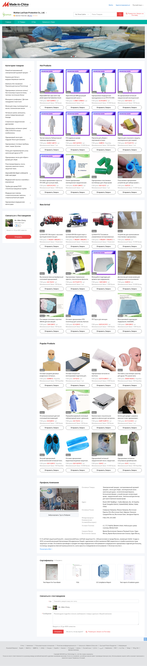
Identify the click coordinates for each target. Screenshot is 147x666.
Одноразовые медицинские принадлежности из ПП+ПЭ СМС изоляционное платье (103, 98)
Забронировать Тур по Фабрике (59, 515)
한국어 (95, 648)
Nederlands (108, 648)
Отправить (58, 632)
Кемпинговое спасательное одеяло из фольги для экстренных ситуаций (103, 418)
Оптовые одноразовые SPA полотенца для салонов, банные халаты (77, 321)
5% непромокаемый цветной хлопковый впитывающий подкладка (50, 418)
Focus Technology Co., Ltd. (71, 654)
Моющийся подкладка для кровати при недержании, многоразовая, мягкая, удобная (103, 279)
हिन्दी (115, 648)
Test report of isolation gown (129, 582)
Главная (8, 22)
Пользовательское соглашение (44, 645)
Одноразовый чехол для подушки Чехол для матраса (15, 138)
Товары (22, 22)
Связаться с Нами (48, 22)
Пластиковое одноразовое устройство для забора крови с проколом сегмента (128, 182)
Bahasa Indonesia (73, 650)
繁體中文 (35, 648)
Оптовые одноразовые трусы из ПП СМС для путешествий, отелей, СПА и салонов (51, 182)
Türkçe (128, 648)
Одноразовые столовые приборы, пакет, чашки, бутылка (17, 145)
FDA (77, 582)
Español (56, 648)
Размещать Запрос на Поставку (98, 632)
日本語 (42, 648)
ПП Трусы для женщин (99, 319)
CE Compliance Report (103, 582)
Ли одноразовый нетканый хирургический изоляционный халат (128, 98)
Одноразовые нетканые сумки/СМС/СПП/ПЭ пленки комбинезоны (16, 130)
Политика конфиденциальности (66, 645)
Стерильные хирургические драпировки (15, 123)
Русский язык (87, 648)
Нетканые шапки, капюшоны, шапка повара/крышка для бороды (15, 115)
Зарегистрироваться (123, 5)
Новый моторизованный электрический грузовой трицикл (16, 71)
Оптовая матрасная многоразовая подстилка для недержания (76, 375)
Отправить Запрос (52, 107)
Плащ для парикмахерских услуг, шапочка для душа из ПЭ (17, 152)
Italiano (78, 648)
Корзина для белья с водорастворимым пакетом (15, 78)
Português (71, 648)
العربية (101, 648)
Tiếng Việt (136, 648)
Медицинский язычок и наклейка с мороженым (17, 181)
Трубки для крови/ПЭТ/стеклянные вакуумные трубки (16, 187)
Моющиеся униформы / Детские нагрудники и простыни (16, 100)
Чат (19, 225)
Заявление (29, 645)
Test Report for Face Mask (51, 582)
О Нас (34, 22)
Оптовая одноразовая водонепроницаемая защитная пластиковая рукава (77, 460)
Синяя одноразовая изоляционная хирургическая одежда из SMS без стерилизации (77, 182)
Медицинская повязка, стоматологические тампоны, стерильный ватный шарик (15, 195)
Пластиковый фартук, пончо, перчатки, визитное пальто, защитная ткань (15, 166)
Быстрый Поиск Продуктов (108, 645)
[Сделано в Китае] (16, 4)
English (21, 648)
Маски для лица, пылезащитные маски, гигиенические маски (16, 107)
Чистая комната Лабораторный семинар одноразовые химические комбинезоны (51, 140)
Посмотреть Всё (45, 549)
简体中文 (28, 648)
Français (49, 648)
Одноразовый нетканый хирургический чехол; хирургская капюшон (103, 460)
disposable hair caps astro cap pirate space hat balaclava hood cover (50, 98)
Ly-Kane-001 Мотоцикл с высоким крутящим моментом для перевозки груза (51, 236)
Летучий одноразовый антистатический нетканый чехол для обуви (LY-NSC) (51, 460)
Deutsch (63, 648)
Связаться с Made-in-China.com (88, 645)
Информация (122, 645)
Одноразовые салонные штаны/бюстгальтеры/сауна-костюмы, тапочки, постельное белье (16, 92)
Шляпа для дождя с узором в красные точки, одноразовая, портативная (128, 418)
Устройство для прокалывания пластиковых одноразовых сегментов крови (128, 236)
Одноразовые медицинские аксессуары (15, 203)
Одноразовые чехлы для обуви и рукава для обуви (16, 158)
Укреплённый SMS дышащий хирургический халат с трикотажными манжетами (76, 98)
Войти (111, 5)
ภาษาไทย (121, 648)
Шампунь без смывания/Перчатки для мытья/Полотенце (16, 85)
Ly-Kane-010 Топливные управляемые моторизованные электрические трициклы (103, 236)
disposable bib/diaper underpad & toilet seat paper (16, 174)
